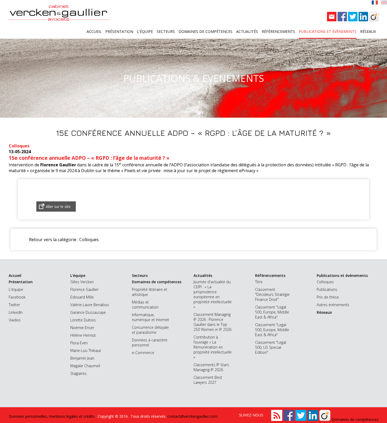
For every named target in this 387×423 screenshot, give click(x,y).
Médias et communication (145, 305)
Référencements (278, 31)
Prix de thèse (328, 297)
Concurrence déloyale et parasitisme (150, 330)
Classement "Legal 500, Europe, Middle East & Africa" (272, 312)
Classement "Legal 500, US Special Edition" (270, 347)
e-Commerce (143, 352)
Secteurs (166, 31)
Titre (258, 281)
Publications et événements (327, 31)
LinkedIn (16, 312)
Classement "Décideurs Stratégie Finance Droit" (272, 294)
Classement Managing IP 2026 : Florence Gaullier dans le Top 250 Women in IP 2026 (212, 322)
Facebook (17, 297)
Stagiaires (78, 373)
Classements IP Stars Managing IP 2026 (211, 367)
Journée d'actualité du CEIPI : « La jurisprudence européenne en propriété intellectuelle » (213, 294)
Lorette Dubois (83, 319)
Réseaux (368, 31)
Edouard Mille (82, 297)
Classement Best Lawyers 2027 (208, 380)
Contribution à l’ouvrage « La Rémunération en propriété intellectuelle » (213, 347)
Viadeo (15, 319)
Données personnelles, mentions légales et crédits (52, 416)
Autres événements (333, 304)
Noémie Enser (82, 327)
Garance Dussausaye (88, 312)
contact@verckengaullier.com (192, 416)
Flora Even (79, 342)
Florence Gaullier (84, 289)
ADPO (177, 165)
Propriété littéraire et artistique (149, 292)
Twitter (14, 304)
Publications (327, 289)
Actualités (247, 31)
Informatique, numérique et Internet (150, 317)
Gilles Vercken (82, 281)
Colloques (325, 281)
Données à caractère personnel (149, 342)
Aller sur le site (58, 206)
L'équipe (145, 31)
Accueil (94, 31)
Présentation (119, 31)
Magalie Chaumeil (85, 365)
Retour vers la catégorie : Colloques (64, 239)
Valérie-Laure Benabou (89, 304)
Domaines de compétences (205, 31)
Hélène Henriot (83, 335)
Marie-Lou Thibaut (85, 350)
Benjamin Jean (82, 358)
